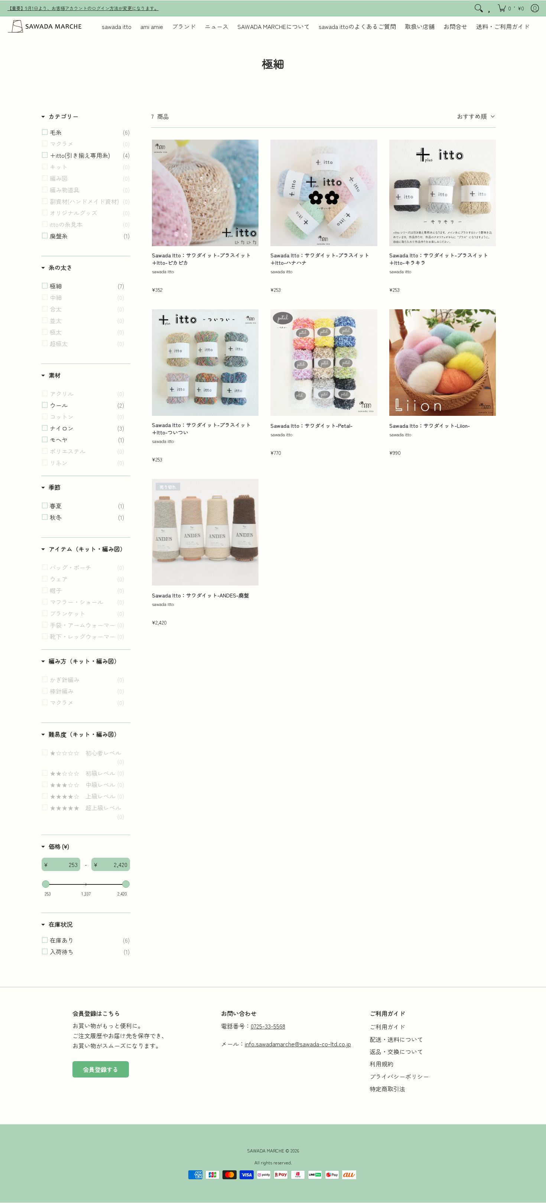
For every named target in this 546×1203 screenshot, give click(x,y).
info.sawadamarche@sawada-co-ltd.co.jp (298, 1043)
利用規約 (381, 1063)
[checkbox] (90, 132)
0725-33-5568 (268, 1025)
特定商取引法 (387, 1088)
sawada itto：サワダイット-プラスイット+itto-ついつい (201, 428)
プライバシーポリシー (399, 1076)
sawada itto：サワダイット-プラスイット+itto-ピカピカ (201, 259)
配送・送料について (396, 1039)
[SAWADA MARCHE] (44, 26)
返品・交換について (396, 1051)
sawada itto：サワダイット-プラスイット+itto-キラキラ (438, 259)
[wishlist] (489, 8)
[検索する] (478, 8)
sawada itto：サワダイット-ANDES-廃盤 (200, 595)
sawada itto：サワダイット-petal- (311, 425)
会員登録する (100, 1069)
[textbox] (64, 864)
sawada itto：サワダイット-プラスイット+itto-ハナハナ (319, 259)
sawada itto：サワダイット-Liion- (429, 425)
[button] (510, 8)
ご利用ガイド (387, 1026)
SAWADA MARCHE (265, 1150)
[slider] (45, 884)
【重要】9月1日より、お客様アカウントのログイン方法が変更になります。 (83, 8)
